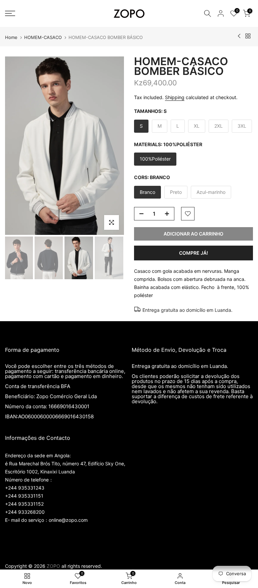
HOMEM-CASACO (43, 37)
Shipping (174, 97)
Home (11, 37)
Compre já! (193, 253)
